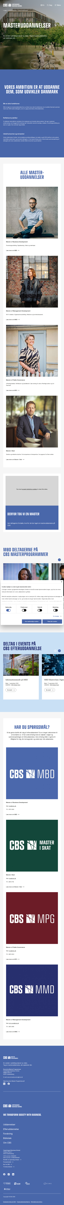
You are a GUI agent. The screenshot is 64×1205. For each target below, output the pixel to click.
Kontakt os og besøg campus (11, 1159)
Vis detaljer (56, 616)
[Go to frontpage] (12, 5)
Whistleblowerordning (36, 1202)
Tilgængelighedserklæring (23, 1202)
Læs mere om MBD (11, 250)
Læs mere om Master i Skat (14, 459)
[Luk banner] (61, 581)
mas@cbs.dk (12, 878)
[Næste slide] (59, 559)
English (42, 5)
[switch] (24, 610)
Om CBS (7, 1143)
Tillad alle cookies (52, 621)
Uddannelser (9, 1125)
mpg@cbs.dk (12, 951)
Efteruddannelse (13, 10)
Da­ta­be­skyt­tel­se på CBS (9, 1202)
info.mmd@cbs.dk (14, 1023)
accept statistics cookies (29, 489)
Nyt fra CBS (6, 1164)
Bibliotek (7, 1138)
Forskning (8, 1134)
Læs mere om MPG (11, 390)
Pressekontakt (7, 1162)
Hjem (5, 10)
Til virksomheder (7, 1166)
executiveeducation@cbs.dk (15, 1077)
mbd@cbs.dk (12, 806)
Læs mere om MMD (11, 319)
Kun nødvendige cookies (31, 621)
